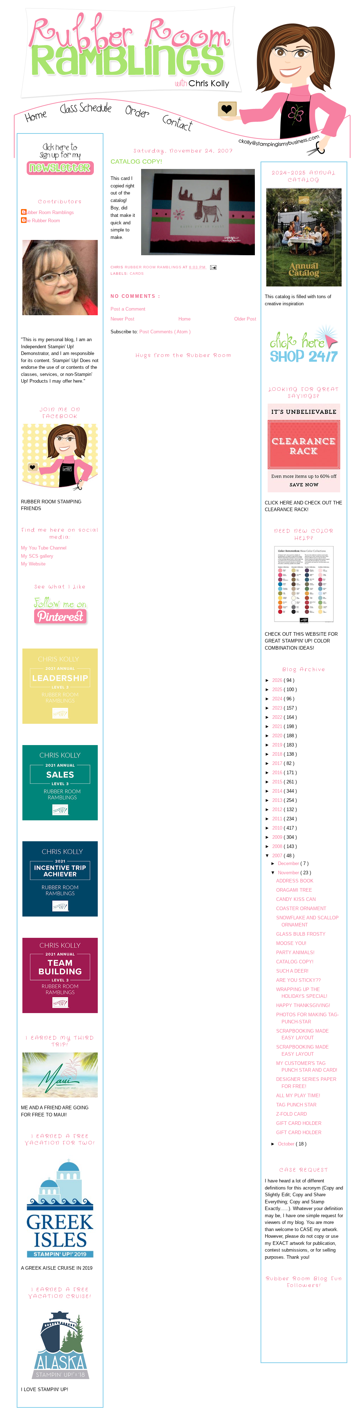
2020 (278, 735)
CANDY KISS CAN (296, 899)
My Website (33, 564)
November (289, 872)
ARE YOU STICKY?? (298, 980)
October (287, 1144)
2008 (278, 846)
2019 (278, 745)
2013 (278, 800)
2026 (278, 680)
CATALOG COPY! (295, 961)
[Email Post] (213, 267)
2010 (278, 828)
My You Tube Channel (43, 548)
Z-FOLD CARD (291, 1114)
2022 (278, 717)
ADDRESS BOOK (295, 881)
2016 (278, 772)
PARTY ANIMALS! (295, 952)
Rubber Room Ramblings (48, 212)
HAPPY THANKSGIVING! (303, 1005)
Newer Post (122, 319)
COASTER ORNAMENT (301, 908)
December (289, 863)
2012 (278, 809)
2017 (278, 763)
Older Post (245, 319)
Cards (137, 273)
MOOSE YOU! (291, 943)
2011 (278, 818)
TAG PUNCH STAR (296, 1104)
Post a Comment (128, 309)
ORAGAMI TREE (294, 890)
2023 (278, 708)
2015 (278, 781)
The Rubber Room (41, 220)
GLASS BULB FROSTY (301, 934)
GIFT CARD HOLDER (298, 1123)
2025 (278, 689)
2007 (278, 855)
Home (184, 319)
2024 (278, 698)
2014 (278, 791)
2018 (278, 754)
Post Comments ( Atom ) (165, 331)
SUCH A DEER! (292, 971)
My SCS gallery (37, 556)
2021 (278, 726)
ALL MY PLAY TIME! (298, 1095)
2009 (278, 837)
